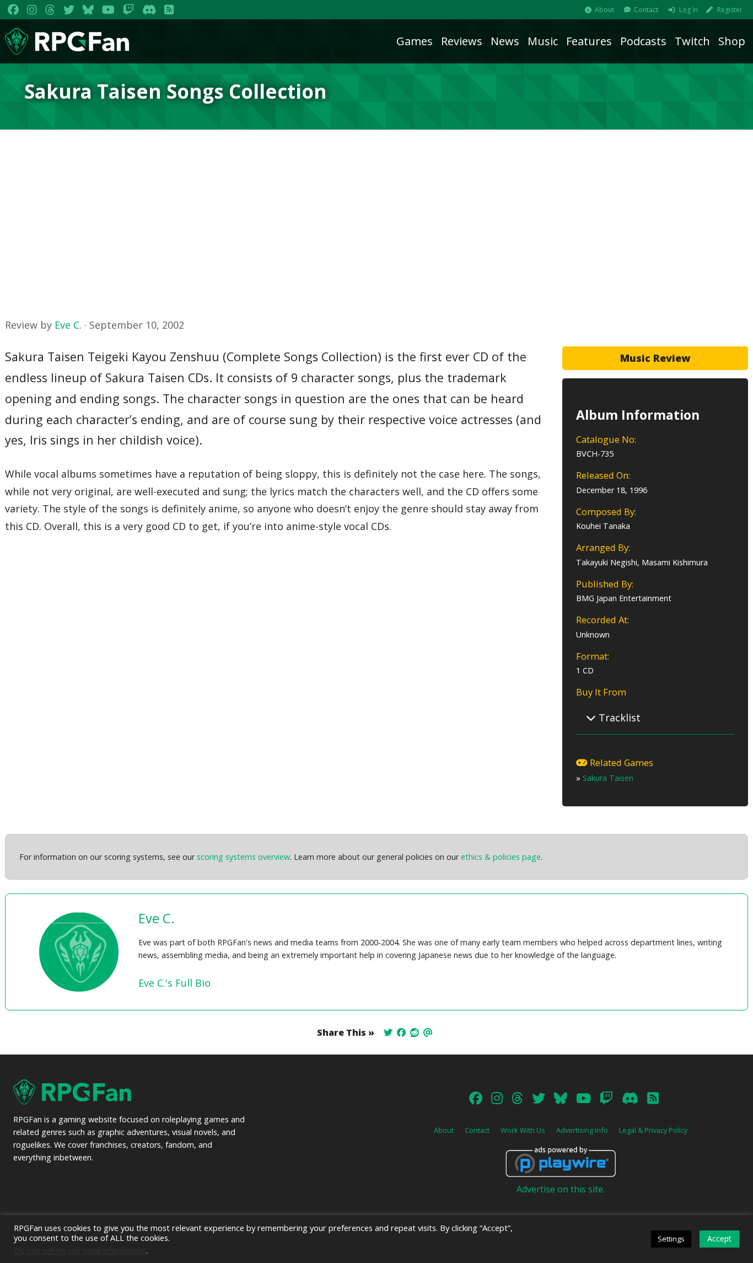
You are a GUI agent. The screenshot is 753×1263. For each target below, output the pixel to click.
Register (730, 9)
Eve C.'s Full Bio (174, 982)
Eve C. (68, 324)
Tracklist (618, 717)
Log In (688, 9)
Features (589, 41)
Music (543, 41)
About (604, 9)
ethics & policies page (501, 857)
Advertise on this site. (561, 1189)
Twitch (692, 41)
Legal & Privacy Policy (653, 1130)
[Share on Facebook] (401, 1032)
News (505, 41)
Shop (731, 41)
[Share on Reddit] (414, 1032)
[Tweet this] (388, 1032)
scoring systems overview (243, 857)
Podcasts (643, 41)
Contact (646, 9)
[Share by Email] (427, 1032)
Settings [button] (671, 1239)
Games (414, 41)
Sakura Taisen (608, 778)
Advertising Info (582, 1130)
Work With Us (523, 1130)
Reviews (461, 41)
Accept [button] (719, 1238)
